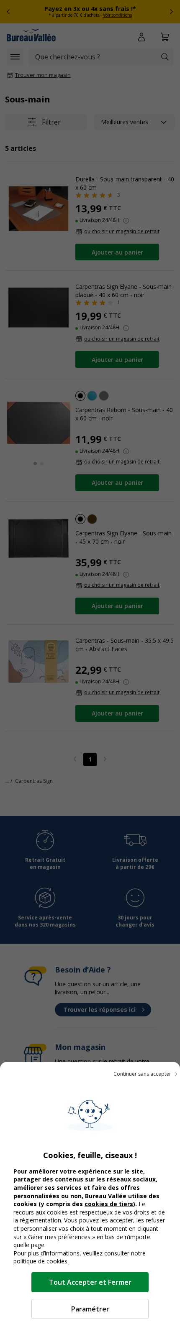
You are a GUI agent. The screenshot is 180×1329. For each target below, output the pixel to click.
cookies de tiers (109, 1204)
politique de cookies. (41, 1261)
